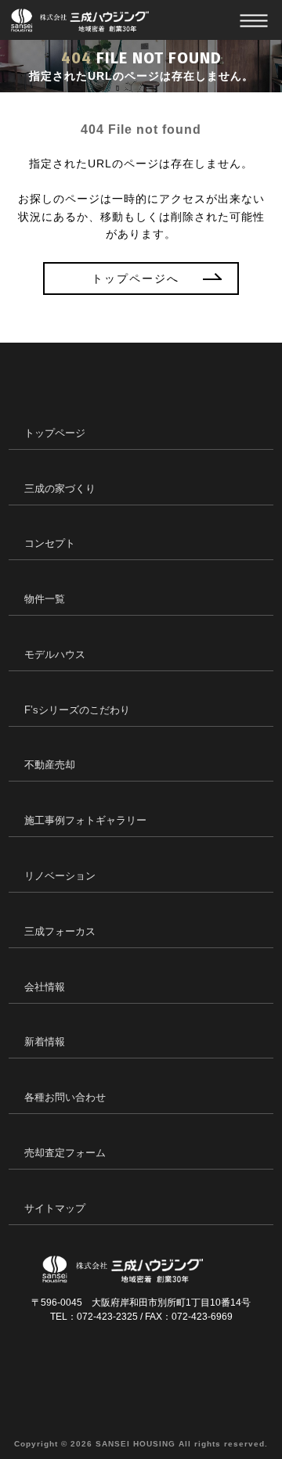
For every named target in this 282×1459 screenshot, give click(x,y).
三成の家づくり (60, 488)
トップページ (54, 433)
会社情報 (44, 987)
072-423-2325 (107, 1316)
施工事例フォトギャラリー (85, 820)
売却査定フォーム (65, 1153)
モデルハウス (54, 654)
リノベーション (60, 876)
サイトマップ (54, 1208)
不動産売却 (49, 765)
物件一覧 (44, 599)
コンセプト (49, 543)
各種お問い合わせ (65, 1097)
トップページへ (135, 278)
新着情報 (44, 1042)
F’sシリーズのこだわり (77, 710)
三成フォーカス (60, 931)
